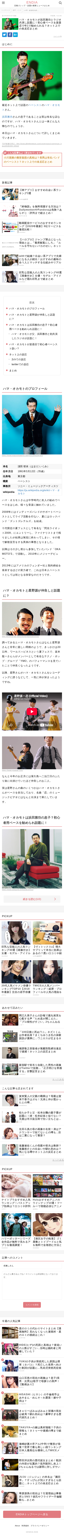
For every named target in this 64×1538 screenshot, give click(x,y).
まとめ (13, 370)
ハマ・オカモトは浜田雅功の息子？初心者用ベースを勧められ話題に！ (33, 327)
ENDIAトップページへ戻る (32, 1514)
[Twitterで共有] (4, 34)
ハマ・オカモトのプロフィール (27, 308)
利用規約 (25, 1526)
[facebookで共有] (10, 34)
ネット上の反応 (18, 354)
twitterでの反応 (20, 364)
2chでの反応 (19, 359)
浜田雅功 (7, 116)
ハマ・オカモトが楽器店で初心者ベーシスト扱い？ (33, 346)
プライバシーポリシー (40, 1526)
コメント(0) (57, 36)
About (17, 1526)
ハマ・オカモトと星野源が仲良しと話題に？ (32, 316)
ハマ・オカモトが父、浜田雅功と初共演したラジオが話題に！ (34, 336)
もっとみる (58, 1079)
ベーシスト (35, 105)
